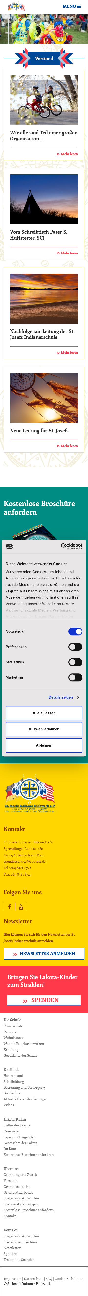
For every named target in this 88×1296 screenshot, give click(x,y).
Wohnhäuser (14, 1038)
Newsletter (12, 1248)
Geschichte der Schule (20, 1055)
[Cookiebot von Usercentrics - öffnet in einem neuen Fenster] (62, 546)
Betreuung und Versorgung (24, 1087)
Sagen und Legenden (20, 1137)
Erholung (11, 1049)
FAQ (49, 1279)
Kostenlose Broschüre (20, 1242)
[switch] (75, 647)
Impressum (13, 1279)
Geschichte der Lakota (20, 1143)
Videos (9, 1105)
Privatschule (13, 1026)
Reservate (11, 1131)
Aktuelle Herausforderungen (25, 1099)
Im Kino (10, 1149)
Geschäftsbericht (17, 1187)
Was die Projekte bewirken (24, 1044)
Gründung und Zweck (20, 1175)
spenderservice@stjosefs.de (25, 861)
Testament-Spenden (19, 1259)
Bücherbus (12, 1093)
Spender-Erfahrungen (21, 1204)
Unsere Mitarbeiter (18, 1192)
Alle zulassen (44, 713)
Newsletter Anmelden (47, 954)
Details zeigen (61, 697)
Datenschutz (33, 1279)
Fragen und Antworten (21, 1198)
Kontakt (10, 1216)
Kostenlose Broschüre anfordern (29, 1154)
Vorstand (11, 1181)
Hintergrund (13, 1076)
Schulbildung (14, 1082)
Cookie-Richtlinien (69, 1279)
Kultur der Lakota (17, 1125)
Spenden (44, 1000)
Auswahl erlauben (44, 729)
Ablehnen (44, 745)
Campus (10, 1032)
